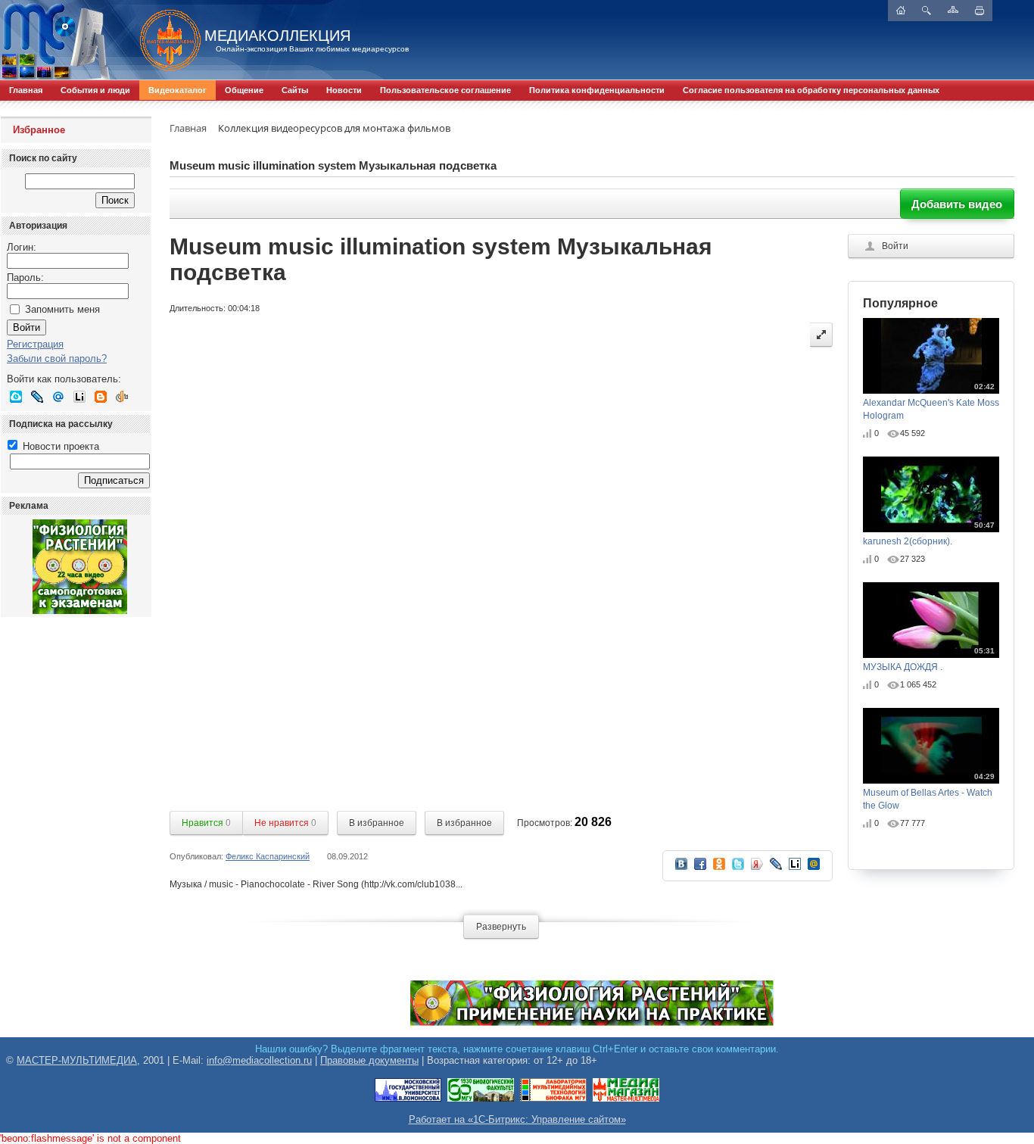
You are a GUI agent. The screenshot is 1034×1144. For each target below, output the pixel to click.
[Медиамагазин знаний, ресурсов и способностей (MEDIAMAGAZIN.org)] (626, 1099)
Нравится (206, 823)
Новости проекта (59, 446)
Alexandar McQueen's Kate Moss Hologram (931, 401)
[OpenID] (122, 396)
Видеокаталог (177, 90)
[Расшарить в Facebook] (700, 869)
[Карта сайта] (953, 9)
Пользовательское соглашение (445, 90)
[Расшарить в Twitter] (738, 869)
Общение (244, 90)
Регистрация (35, 344)
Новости (344, 90)
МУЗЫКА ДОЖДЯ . (929, 659)
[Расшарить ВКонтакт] (681, 869)
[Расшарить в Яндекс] (757, 869)
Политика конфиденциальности (597, 90)
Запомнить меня (62, 309)
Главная (25, 90)
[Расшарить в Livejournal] (776, 869)
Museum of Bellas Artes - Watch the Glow (929, 791)
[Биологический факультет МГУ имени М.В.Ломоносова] (480, 1099)
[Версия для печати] (979, 10)
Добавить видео (956, 204)
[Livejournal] (37, 396)
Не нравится (285, 823)
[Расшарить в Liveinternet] (794, 869)
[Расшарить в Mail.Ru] (813, 869)
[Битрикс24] (16, 396)
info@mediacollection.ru (259, 1060)
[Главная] (163, 40)
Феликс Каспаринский (268, 856)
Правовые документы (369, 1060)
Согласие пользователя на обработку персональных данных (811, 90)
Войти (895, 246)
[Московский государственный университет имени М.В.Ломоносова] (408, 1099)
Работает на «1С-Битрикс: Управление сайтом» (517, 1119)
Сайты (295, 90)
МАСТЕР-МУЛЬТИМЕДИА (77, 1060)
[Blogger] (100, 396)
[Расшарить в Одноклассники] (719, 869)
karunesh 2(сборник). (929, 534)
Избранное (39, 130)
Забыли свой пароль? (57, 358)
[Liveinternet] (79, 396)
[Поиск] (926, 10)
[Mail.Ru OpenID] (58, 396)
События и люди (95, 90)
